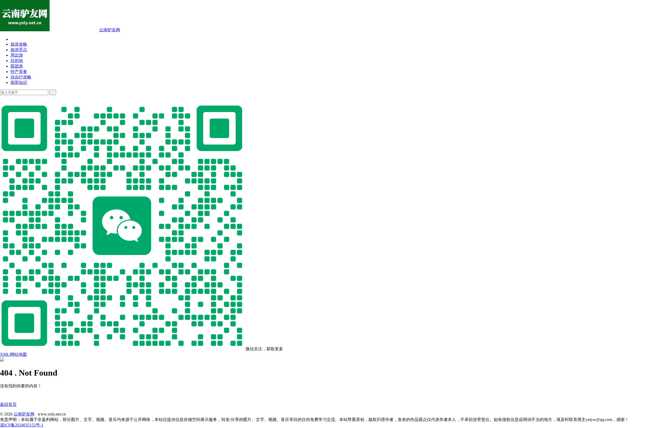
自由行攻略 (20, 77)
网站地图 (18, 354)
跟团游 (16, 66)
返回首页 (8, 404)
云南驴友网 (109, 30)
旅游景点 (18, 49)
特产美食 (18, 71)
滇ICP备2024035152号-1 (21, 425)
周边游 (16, 55)
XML (4, 354)
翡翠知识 (18, 82)
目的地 (16, 60)
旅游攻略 (18, 44)
